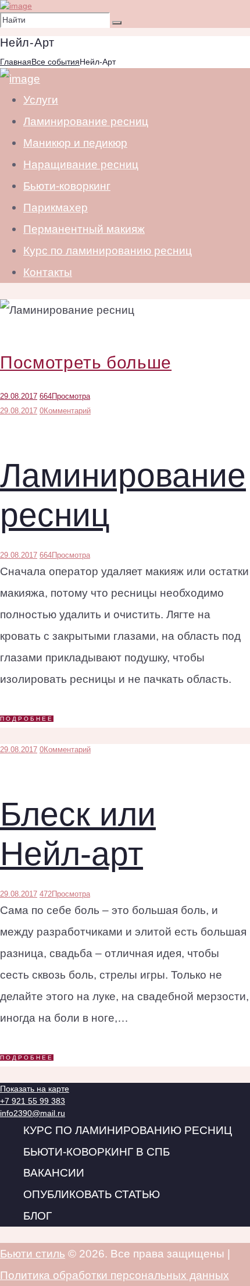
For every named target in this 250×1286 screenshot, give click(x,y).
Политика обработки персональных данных (114, 1275)
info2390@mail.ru (32, 1113)
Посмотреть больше (86, 362)
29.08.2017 (18, 396)
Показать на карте (34, 1088)
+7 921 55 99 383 (32, 1101)
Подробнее (26, 718)
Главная (15, 61)
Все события (55, 61)
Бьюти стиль (32, 1253)
